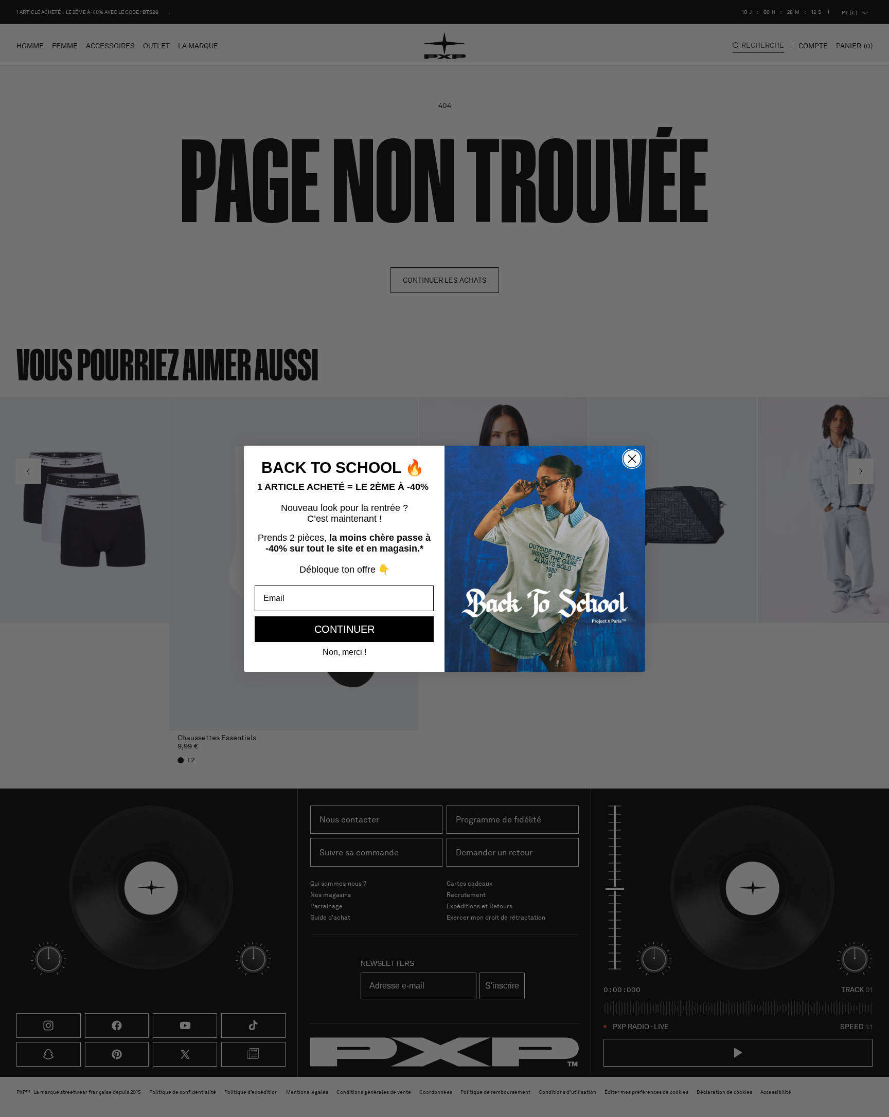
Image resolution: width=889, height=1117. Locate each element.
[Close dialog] (632, 459)
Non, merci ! (344, 652)
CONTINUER (344, 629)
